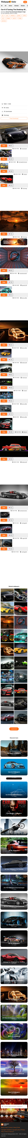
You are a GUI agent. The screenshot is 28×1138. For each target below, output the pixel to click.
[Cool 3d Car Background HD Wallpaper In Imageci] (7, 649)
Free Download (14, 118)
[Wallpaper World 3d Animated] (7, 635)
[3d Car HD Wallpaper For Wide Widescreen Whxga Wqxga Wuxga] (20, 703)
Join (25, 2)
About (2, 1127)
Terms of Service (9, 1131)
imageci (8, 18)
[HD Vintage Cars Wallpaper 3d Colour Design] (7, 608)
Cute (21, 1110)
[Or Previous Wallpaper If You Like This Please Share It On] (20, 663)
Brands (23, 5)
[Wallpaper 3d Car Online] (7, 703)
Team (6, 1127)
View (3, 145)
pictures (4, 21)
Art (5, 5)
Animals (16, 5)
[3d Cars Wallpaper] (7, 595)
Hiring (15, 1127)
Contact (11, 1127)
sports (14, 18)
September (4, 1112)
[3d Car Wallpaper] (20, 595)
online (24, 15)
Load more (14, 729)
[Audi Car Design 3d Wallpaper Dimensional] (20, 676)
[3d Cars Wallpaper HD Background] (7, 690)
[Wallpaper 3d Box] (20, 622)
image (19, 18)
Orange (9, 1112)
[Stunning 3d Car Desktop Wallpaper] (7, 676)
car (2, 15)
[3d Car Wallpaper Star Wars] (20, 649)
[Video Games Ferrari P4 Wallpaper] (20, 608)
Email (18, 1127)
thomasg (6, 115)
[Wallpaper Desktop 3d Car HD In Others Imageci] (7, 663)
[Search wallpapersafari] (2, 1106)
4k (1, 5)
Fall (13, 1112)
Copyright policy (16, 1129)
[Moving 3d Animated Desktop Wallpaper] (7, 622)
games (18, 15)
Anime (10, 5)
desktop (13, 15)
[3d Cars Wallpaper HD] (20, 635)
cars (7, 15)
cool (3, 18)
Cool (18, 1110)
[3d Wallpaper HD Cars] (20, 717)
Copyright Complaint (6, 1129)
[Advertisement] (14, 37)
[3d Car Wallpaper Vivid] (7, 717)
